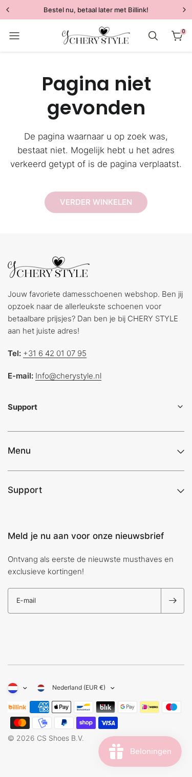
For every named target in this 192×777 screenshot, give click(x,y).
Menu (19, 450)
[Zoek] (153, 36)
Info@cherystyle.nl (68, 376)
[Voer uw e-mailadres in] (172, 600)
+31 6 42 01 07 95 (55, 353)
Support (25, 490)
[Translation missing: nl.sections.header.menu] (14, 36)
